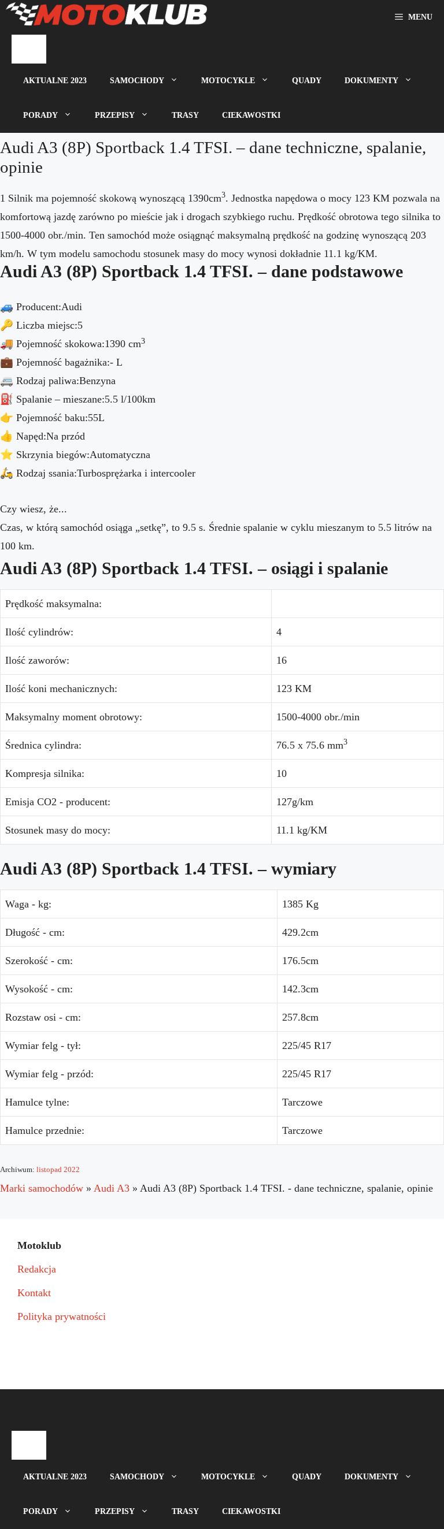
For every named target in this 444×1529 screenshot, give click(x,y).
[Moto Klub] (106, 17)
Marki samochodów (41, 1188)
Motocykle (228, 80)
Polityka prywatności (61, 1316)
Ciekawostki (251, 115)
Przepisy (115, 115)
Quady (306, 80)
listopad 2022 (58, 1169)
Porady (40, 115)
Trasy (185, 115)
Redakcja (36, 1269)
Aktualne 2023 (55, 80)
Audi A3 (112, 1188)
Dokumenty (371, 80)
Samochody (137, 80)
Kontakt (34, 1293)
